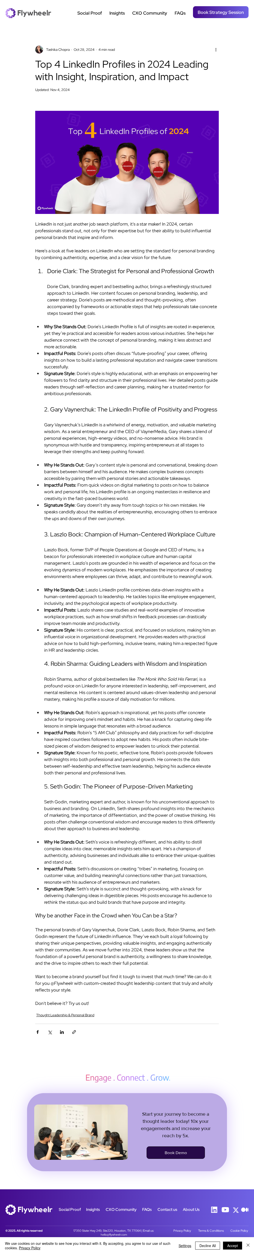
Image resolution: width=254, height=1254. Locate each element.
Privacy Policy (182, 1231)
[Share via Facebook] (37, 1032)
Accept (232, 1245)
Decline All (207, 1245)
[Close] (248, 1245)
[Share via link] (74, 1032)
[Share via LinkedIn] (62, 1032)
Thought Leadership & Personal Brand (65, 1015)
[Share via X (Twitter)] (49, 1032)
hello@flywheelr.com (114, 1235)
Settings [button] (185, 1245)
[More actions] (216, 50)
